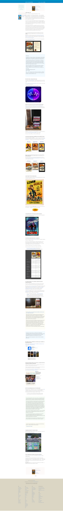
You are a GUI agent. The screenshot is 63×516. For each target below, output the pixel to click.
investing (39, 497)
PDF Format (28, 141)
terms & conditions (34, 488)
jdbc (18, 493)
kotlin (18, 497)
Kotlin (26, 291)
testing (25, 506)
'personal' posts (40, 498)
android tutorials (20, 488)
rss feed (39, 494)
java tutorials (19, 487)
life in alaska (40, 501)
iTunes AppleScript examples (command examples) (33, 454)
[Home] (38, 2)
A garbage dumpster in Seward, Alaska (31, 430)
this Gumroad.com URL (31, 39)
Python (28, 291)
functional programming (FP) (32, 286)
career (32, 490)
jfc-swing (19, 496)
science (39, 499)
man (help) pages (27, 490)
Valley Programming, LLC (35, 481)
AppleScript (39, 455)
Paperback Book (35, 141)
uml (25, 507)
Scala (36, 177)
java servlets (19, 495)
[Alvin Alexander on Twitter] (43, 2)
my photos (40, 495)
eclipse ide (19, 492)
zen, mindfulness (40, 500)
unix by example (26, 488)
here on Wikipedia (35, 369)
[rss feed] (42, 2)
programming (26, 504)
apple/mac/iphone (33, 489)
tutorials (26, 489)
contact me (40, 493)
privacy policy (33, 487)
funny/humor (33, 492)
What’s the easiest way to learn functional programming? (34, 104)
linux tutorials (26, 487)
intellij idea (19, 491)
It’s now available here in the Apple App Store (30, 83)
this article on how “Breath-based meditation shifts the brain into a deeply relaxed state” (35, 312)
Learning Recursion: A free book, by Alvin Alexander (33, 213)
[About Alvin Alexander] (41, 2)
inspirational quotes (41, 496)
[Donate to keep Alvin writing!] (44, 2)
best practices (26, 503)
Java (27, 290)
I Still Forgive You (28, 12)
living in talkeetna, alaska (41, 502)
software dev (26, 505)
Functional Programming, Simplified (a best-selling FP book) (34, 136)
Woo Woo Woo (32, 80)
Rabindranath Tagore (29, 426)
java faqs (19, 490)
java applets (19, 489)
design (32, 491)
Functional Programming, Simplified (32, 132)
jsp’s (18, 494)
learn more (34, 480)
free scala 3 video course (41, 487)
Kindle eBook (42, 141)
